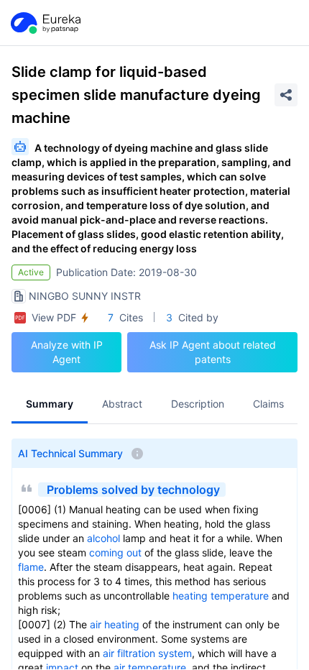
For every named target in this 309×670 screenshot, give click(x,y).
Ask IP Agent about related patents (212, 352)
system (175, 653)
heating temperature (220, 595)
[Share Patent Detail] (286, 94)
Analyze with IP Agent (67, 352)
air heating (114, 624)
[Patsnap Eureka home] (44, 23)
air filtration (129, 653)
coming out (115, 552)
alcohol (103, 538)
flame (31, 567)
